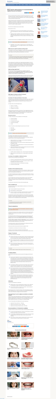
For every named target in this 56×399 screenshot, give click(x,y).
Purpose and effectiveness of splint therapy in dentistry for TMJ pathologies (44, 20)
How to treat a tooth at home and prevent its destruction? (44, 28)
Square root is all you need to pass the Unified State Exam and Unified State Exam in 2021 (44, 24)
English (3, 398)
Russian (1, 398)
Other (40, 4)
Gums (16, 4)
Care (30, 4)
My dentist (10, 1)
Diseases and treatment (11, 4)
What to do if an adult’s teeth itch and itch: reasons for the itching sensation (45, 36)
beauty (23, 4)
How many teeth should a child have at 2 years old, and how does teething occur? (44, 12)
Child (19, 4)
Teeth (37, 4)
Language (26, 4)
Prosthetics (33, 4)
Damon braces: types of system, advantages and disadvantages (44, 16)
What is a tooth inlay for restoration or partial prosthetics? (44, 32)
